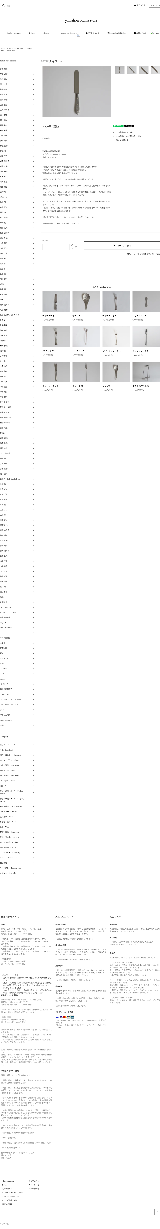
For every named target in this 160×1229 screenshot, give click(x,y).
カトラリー (15, 48)
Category (46, 33)
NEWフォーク (49, 350)
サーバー (76, 315)
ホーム (3, 48)
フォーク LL (77, 386)
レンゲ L (106, 386)
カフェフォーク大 (140, 351)
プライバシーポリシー (10, 1196)
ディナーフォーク (110, 315)
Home (32, 33)
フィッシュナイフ (50, 386)
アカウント (141, 5)
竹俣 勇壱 (11, 51)
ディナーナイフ (49, 315)
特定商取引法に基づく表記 (12, 1192)
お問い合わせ (141, 33)
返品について (132, 254)
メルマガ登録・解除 (9, 1200)
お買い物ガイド (8, 1188)
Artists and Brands (68, 33)
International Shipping (117, 33)
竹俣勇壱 (29, 48)
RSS (3, 1204)
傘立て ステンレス (140, 386)
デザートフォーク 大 (111, 351)
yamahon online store (81, 20)
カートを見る (34, 1185)
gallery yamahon (14, 33)
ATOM (9, 1204)
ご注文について (93, 33)
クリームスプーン (140, 315)
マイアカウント (35, 1181)
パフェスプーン (79, 350)
